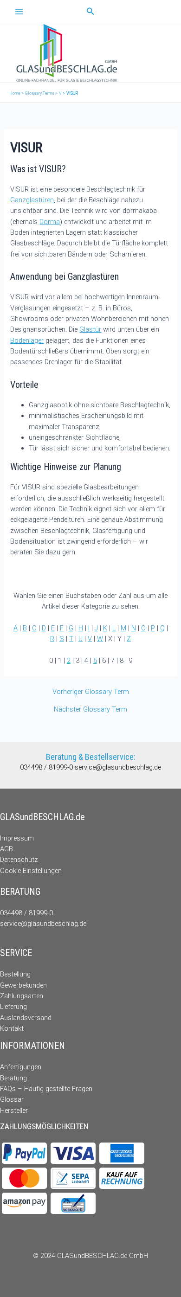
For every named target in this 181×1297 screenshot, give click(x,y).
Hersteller (14, 1110)
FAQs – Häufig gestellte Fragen (46, 1089)
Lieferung (13, 1006)
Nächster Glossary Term (90, 709)
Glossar (12, 1099)
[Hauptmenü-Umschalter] (19, 11)
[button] (90, 11)
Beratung (13, 1078)
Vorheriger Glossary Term (90, 691)
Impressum (17, 838)
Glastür (90, 329)
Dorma (49, 222)
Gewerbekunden (23, 985)
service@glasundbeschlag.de (118, 767)
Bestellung (15, 974)
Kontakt (12, 1028)
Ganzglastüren (32, 200)
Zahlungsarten (21, 996)
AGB (6, 849)
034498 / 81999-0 (47, 767)
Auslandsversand (26, 1018)
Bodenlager (27, 340)
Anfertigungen (20, 1067)
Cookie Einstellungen (31, 871)
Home (14, 93)
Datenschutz (19, 859)
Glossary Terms (39, 93)
